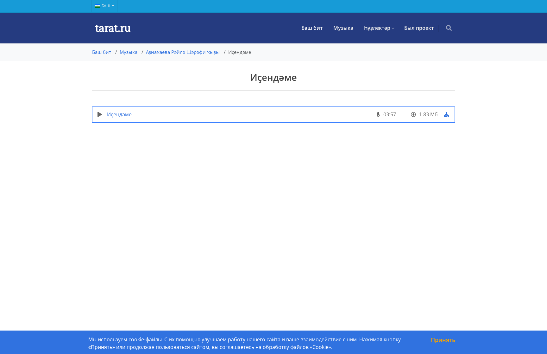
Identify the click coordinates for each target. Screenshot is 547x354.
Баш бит (312, 27)
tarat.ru (112, 28)
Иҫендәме (119, 114)
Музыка (343, 27)
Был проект (419, 27)
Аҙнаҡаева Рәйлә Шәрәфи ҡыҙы (183, 52)
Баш (106, 6)
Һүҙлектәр (377, 27)
